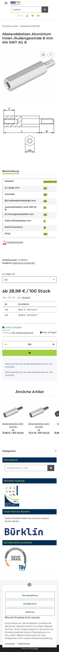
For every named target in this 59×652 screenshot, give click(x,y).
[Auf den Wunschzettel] (51, 55)
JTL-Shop (34, 648)
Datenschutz (24, 643)
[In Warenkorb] (50, 468)
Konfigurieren (30, 603)
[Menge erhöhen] (53, 344)
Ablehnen (30, 612)
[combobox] (29, 280)
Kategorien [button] (9, 451)
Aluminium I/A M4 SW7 (24, 263)
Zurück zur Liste (11, 26)
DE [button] (18, 15)
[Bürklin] (24, 531)
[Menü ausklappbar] (6, 2)
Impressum (10, 643)
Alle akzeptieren (30, 595)
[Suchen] (45, 9)
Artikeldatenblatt (15, 242)
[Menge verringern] (5, 344)
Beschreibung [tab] (10, 171)
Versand (26, 297)
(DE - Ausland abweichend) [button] (22, 332)
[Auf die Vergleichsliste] (43, 55)
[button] (27, 16)
